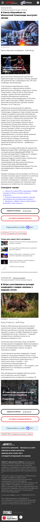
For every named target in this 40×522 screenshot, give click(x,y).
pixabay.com (5, 47)
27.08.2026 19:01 (6, 278)
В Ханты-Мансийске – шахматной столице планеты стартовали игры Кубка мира (22, 254)
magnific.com (13, 319)
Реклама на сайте (27, 448)
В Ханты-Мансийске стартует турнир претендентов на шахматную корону (19, 198)
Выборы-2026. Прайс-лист (12, 453)
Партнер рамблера (18, 512)
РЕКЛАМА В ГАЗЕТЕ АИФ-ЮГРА (13, 450)
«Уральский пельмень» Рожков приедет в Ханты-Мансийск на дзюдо (22, 261)
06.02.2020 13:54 (6, 8)
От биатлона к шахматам (16, 266)
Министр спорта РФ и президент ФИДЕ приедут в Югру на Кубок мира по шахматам (20, 193)
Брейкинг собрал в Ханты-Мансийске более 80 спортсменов (19, 202)
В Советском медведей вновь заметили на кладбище (18, 393)
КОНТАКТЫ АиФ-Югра (10, 448)
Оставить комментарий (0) (20, 218)
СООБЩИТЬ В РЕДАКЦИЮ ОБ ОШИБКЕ (16, 456)
